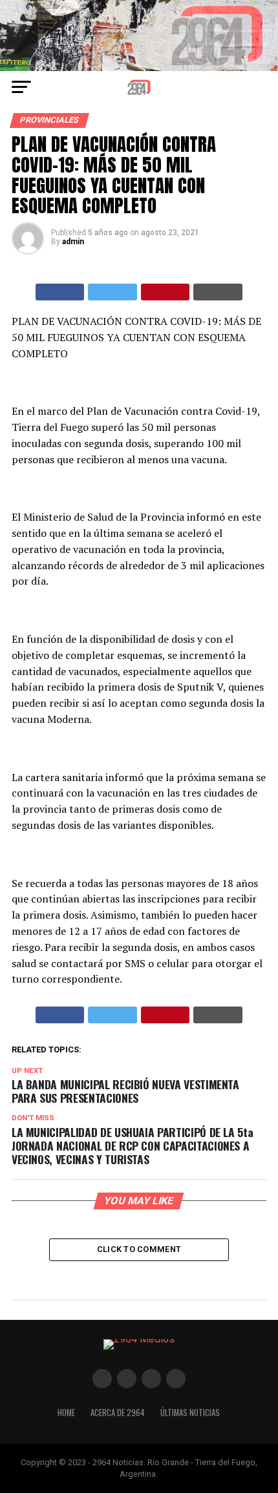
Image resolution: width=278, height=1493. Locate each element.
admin (73, 241)
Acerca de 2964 (118, 1412)
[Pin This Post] (165, 292)
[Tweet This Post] (112, 292)
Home (66, 1412)
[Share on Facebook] (60, 292)
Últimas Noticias (190, 1412)
